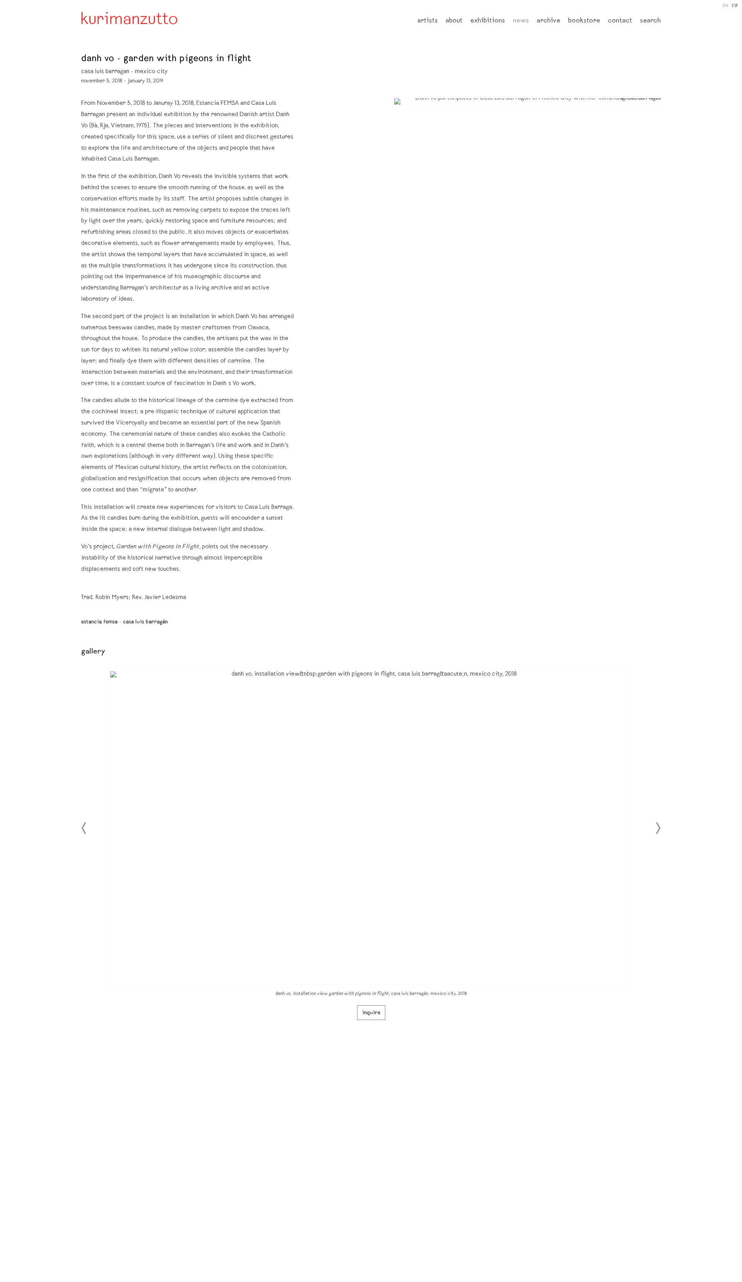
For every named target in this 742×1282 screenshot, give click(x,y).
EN (725, 6)
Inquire (371, 1013)
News (521, 21)
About (454, 21)
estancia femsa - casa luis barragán (124, 622)
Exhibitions (487, 21)
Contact (620, 21)
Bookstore (584, 21)
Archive (548, 21)
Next (658, 828)
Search (650, 21)
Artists (427, 21)
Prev (84, 828)
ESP (735, 6)
